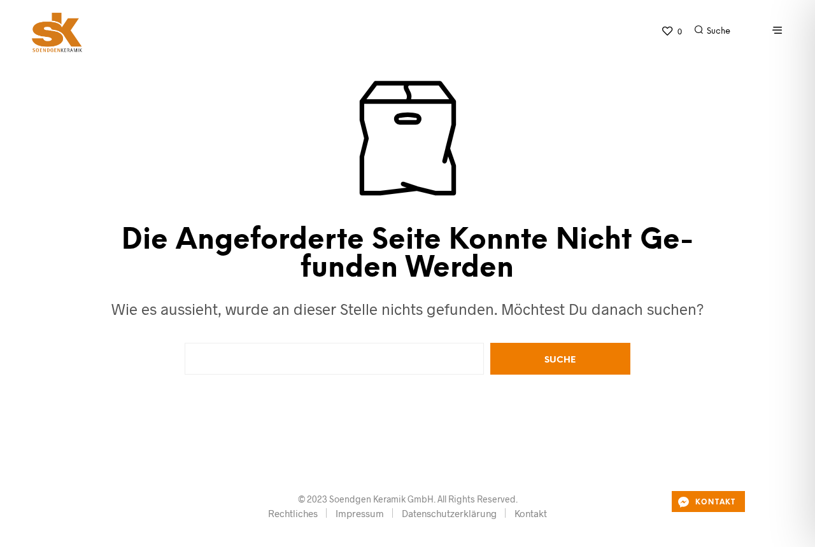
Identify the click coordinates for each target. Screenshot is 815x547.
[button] (671, 31)
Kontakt (530, 513)
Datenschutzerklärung (449, 513)
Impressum (360, 513)
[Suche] (741, 34)
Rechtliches (293, 513)
